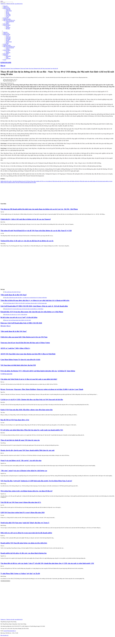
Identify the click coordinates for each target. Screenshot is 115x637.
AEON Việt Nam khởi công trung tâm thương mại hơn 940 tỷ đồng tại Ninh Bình (28, 354)
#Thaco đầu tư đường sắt (35, 181)
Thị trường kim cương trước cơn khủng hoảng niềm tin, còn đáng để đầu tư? (27, 491)
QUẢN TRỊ (5, 17)
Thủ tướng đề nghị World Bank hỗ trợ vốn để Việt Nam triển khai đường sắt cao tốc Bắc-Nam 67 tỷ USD (36, 230)
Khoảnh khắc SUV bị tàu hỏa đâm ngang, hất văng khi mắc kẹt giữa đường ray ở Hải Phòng (32, 312)
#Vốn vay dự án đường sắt (46, 181)
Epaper (4, 59)
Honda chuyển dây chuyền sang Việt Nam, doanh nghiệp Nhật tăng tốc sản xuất (27, 450)
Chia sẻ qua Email (46, 68)
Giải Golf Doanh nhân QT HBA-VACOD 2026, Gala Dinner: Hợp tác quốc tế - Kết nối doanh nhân (34, 306)
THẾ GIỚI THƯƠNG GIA (9, 20)
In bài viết (40, 68)
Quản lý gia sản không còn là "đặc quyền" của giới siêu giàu (21, 460)
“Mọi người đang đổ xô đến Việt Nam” (14, 295)
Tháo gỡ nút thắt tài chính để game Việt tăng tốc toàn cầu (20, 440)
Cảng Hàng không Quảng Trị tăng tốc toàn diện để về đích (20, 359)
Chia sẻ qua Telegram (33, 68)
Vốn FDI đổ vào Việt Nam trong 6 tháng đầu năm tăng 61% (21, 502)
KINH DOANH (6, 8)
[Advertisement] (40, 192)
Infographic (8, 56)
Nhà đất (7, 13)
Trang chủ (5, 6)
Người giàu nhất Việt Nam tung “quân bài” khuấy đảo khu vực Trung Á (25, 523)
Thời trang (8, 27)
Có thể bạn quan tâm (6, 373)
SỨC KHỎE (6, 23)
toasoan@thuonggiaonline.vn (10, 630)
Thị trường (8, 14)
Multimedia (5, 54)
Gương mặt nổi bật (10, 21)
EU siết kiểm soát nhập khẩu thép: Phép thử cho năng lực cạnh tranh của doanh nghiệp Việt (32, 430)
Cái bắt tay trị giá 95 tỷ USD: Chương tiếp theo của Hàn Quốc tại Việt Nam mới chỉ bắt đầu (32, 399)
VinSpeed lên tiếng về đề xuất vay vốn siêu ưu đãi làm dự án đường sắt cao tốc (27, 241)
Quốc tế (7, 22)
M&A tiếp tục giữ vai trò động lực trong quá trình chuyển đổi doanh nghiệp (26, 533)
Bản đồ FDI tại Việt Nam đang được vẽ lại (15, 420)
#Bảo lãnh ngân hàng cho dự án (59, 181)
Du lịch (7, 26)
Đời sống (8, 28)
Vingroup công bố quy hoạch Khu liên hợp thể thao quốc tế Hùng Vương (25, 343)
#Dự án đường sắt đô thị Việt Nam (12, 182)
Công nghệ (8, 15)
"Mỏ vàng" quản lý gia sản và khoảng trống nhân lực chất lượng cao (24, 470)
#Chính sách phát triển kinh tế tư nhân (28, 182)
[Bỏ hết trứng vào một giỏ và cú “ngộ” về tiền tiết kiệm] (15, 314)
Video (7, 57)
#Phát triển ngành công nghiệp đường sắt (88, 181)
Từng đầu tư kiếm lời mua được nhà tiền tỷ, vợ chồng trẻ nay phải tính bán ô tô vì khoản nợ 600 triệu (35, 300)
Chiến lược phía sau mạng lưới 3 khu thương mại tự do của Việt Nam (24, 337)
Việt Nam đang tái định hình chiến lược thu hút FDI (18, 365)
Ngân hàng (8, 9)
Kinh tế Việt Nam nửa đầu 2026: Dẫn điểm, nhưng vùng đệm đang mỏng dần (27, 410)
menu (2, 1)
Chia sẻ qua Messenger (15, 68)
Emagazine (8, 58)
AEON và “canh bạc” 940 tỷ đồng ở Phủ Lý (15, 348)
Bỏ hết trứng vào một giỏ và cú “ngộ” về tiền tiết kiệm (19, 317)
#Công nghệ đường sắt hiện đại (73, 181)
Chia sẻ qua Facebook (5, 68)
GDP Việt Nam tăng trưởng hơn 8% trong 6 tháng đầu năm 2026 (23, 512)
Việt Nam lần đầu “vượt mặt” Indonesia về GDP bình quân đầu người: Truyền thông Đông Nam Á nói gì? (36, 481)
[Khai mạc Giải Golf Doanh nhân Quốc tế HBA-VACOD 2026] (17, 320)
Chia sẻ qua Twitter (24, 68)
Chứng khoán (9, 10)
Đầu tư (7, 12)
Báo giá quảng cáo (4, 635)
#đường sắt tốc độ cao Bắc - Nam (8, 181)
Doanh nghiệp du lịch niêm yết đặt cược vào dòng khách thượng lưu (24, 553)
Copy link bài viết (54, 68)
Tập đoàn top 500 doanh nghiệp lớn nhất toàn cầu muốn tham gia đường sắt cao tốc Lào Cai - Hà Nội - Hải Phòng (39, 209)
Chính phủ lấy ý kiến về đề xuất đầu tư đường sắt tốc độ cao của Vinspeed (26, 219)
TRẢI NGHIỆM (6, 25)
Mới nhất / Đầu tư (5, 326)
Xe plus (7, 16)
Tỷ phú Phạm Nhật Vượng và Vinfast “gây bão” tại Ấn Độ (20, 573)
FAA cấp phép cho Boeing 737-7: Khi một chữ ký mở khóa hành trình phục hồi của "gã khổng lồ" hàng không (38, 371)
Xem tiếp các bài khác (5, 580)
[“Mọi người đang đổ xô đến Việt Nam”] (12, 291)
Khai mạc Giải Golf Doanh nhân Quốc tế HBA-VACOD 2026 (21, 323)
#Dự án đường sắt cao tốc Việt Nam (22, 181)
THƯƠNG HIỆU (7, 19)
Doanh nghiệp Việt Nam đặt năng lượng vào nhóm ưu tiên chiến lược (24, 543)
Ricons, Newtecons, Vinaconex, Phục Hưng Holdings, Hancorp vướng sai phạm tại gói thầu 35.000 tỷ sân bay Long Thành (42, 389)
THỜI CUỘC (6, 7)
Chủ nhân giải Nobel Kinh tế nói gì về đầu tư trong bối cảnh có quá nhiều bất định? (29, 379)
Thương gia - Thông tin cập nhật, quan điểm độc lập (11, 3)
